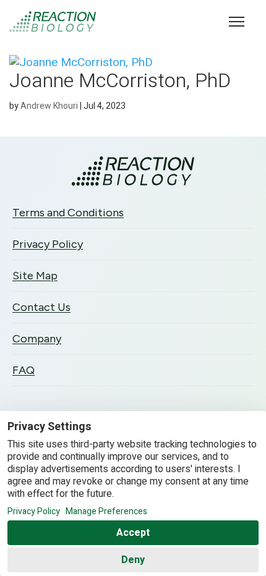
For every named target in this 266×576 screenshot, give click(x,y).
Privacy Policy (47, 244)
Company (36, 338)
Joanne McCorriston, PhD (120, 80)
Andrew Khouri (49, 106)
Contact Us (41, 307)
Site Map (35, 275)
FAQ (23, 370)
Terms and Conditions (68, 212)
